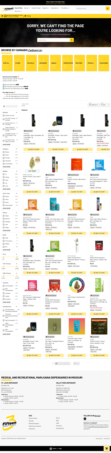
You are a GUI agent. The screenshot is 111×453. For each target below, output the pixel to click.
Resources (17, 11)
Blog (57, 420)
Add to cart (34, 149)
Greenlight (26, 133)
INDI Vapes (48, 339)
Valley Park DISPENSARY (66, 383)
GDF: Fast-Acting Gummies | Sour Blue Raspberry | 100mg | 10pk (99, 181)
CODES (47, 217)
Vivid (69, 295)
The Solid (70, 336)
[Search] (108, 8)
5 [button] (68, 363)
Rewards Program (36, 8)
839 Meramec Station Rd (63, 390)
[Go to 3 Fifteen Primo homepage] (7, 10)
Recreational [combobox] (93, 105)
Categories (45, 8)
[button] (16, 16)
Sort (102, 103)
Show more (6, 144)
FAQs (57, 423)
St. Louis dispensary (9, 383)
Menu (90, 103)
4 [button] (65, 363)
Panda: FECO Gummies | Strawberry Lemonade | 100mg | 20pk (52, 302)
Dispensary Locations (35, 426)
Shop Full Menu (19, 8)
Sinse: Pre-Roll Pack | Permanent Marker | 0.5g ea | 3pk (77, 259)
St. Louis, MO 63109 (6, 392)
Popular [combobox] (103, 105)
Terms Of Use (107, 438)
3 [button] (62, 363)
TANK (46, 177)
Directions (59, 425)
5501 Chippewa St (6, 390)
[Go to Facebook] (85, 418)
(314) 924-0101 (60, 385)
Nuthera (70, 177)
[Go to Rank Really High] (55, 448)
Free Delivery (64, 8)
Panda (91, 256)
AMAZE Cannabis (27, 174)
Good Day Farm (94, 177)
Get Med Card (60, 428)
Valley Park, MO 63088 (62, 392)
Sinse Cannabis (72, 256)
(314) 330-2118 (5, 385)
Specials (26, 8)
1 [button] (56, 363)
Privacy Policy (99, 438)
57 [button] (75, 363)
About (58, 418)
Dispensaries (54, 8)
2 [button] (59, 363)
